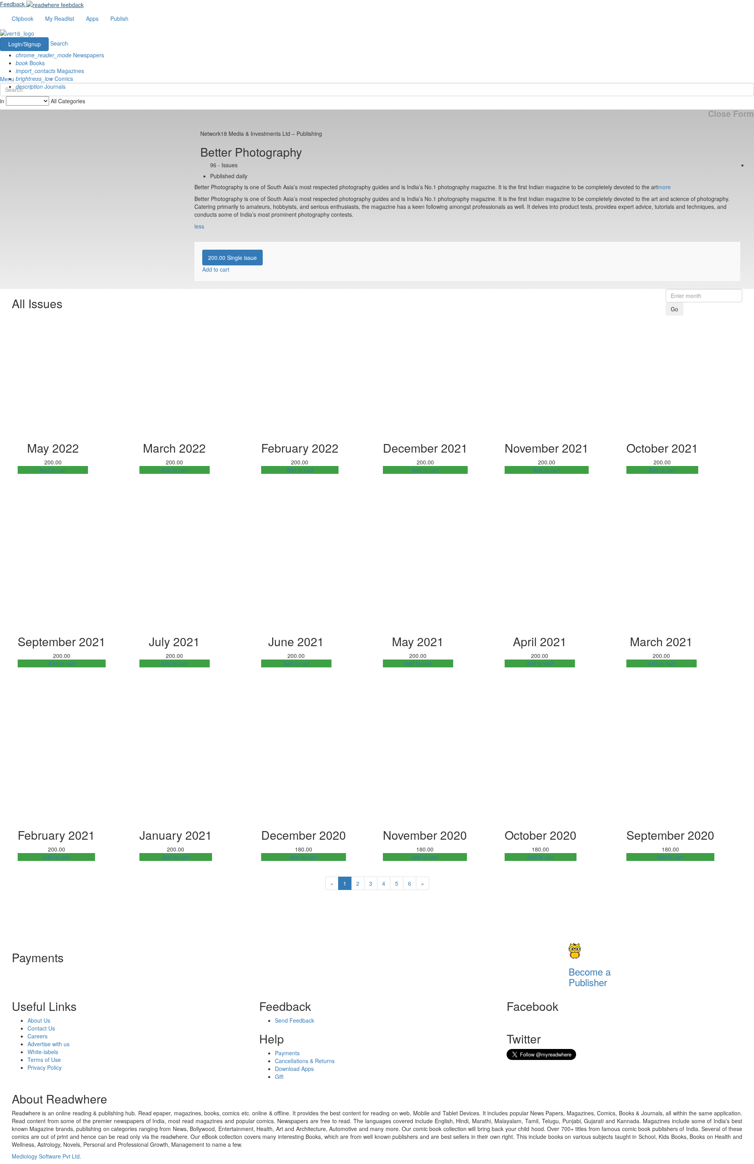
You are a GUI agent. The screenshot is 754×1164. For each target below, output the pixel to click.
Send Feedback (294, 1020)
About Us (38, 1020)
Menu (7, 79)
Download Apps (294, 1069)
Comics (44, 78)
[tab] (232, 257)
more (664, 187)
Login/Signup (24, 44)
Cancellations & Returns (305, 1061)
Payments (287, 1053)
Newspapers (60, 55)
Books (30, 63)
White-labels (42, 1052)
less (199, 226)
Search (59, 43)
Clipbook (22, 18)
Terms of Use (44, 1059)
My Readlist (59, 18)
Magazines (50, 71)
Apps (92, 18)
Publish (119, 18)
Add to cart (52, 470)
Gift (279, 1076)
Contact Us (41, 1028)
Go (674, 309)
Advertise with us (48, 1044)
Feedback (12, 4)
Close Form (731, 114)
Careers (37, 1036)
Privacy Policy (44, 1067)
